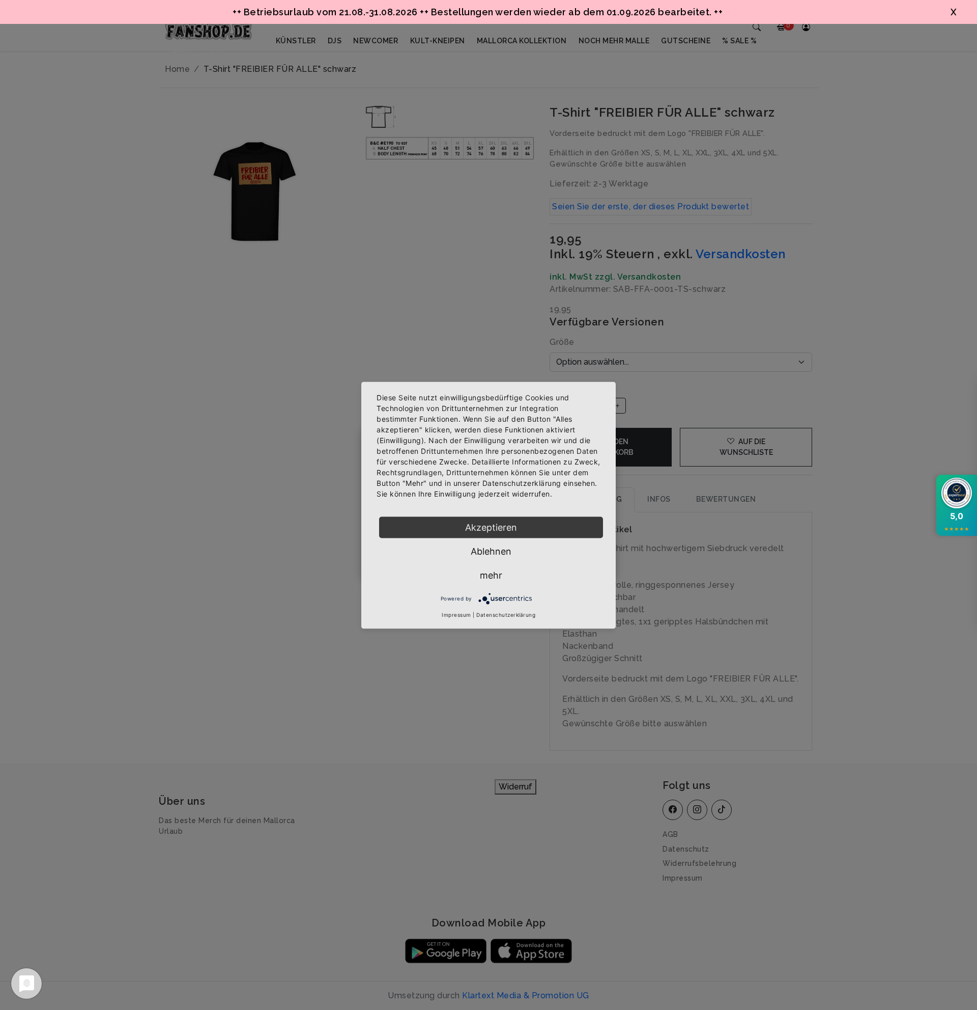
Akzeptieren (491, 527)
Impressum (456, 614)
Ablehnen (491, 550)
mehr (491, 574)
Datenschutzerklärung (505, 614)
